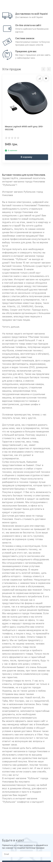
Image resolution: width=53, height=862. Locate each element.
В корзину (26, 157)
